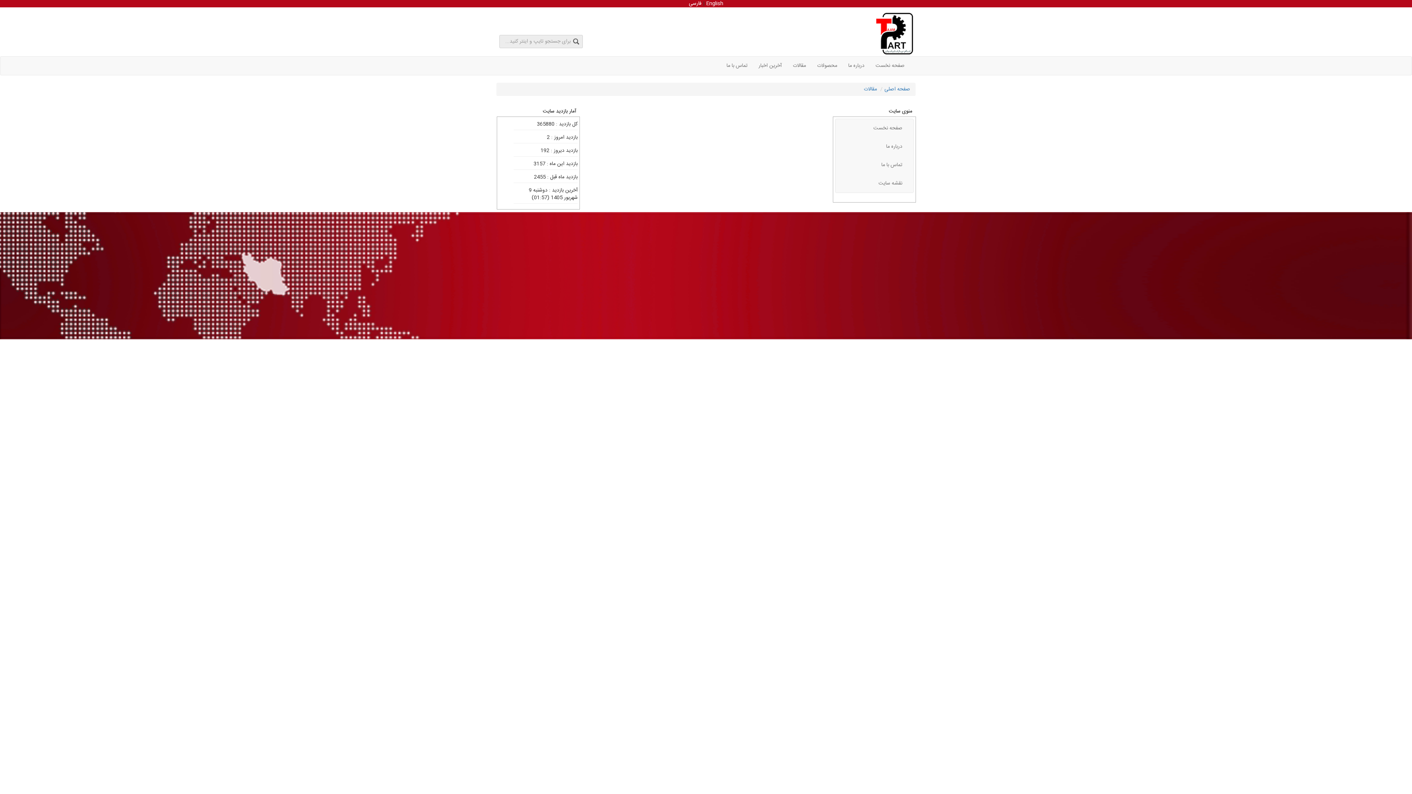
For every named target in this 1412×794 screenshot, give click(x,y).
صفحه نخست (890, 65)
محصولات (827, 65)
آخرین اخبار (770, 65)
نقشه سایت (890, 183)
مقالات (799, 65)
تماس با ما (737, 65)
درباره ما (856, 65)
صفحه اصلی (897, 89)
